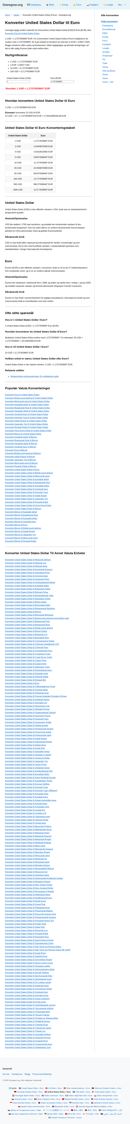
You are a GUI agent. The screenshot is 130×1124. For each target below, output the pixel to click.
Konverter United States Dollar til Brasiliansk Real (27, 483)
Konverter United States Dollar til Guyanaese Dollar (28, 722)
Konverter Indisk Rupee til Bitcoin (20, 457)
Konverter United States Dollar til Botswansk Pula (27, 621)
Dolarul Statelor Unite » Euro (48, 1099)
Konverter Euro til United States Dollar (22, 33)
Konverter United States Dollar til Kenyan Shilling (27, 784)
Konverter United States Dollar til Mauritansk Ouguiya (29, 849)
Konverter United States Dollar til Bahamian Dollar (27, 589)
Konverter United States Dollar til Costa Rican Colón (28, 657)
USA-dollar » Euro (83, 1092)
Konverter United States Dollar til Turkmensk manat (28, 1028)
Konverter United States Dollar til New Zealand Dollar (29, 888)
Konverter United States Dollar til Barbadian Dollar (27, 599)
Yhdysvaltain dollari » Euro (105, 1092)
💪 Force (77, 5)
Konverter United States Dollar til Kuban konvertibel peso (30, 800)
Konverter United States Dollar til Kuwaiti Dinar (26, 804)
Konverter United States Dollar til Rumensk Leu (26, 930)
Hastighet (106, 44)
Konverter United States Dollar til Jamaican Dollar (27, 758)
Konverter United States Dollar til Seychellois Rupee (28, 960)
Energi (105, 37)
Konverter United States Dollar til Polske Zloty (25, 924)
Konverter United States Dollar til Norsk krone (25, 901)
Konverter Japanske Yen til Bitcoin (20, 460)
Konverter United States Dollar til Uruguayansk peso (28, 1044)
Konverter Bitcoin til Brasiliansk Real (21, 515)
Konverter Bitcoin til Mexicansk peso (21, 538)
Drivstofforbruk (108, 29)
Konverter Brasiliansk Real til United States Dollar (27, 408)
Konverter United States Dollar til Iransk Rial (25, 748)
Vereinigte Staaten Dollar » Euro (30, 1092)
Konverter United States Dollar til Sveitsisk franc (26, 489)
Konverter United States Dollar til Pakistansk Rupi (27, 908)
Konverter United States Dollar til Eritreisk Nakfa (26, 677)
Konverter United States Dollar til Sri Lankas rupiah (28, 982)
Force (105, 41)
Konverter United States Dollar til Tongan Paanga (27, 1015)
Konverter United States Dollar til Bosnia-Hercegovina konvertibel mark (37, 618)
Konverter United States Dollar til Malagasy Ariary (27, 833)
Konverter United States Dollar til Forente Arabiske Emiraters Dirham (36, 696)
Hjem (7, 15)
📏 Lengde (108, 5)
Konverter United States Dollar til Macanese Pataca (28, 826)
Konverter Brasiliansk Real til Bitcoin (21, 440)
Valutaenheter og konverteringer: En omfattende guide (34, 376)
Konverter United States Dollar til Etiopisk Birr (25, 680)
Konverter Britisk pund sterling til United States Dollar (29, 398)
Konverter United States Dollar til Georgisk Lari (26, 703)
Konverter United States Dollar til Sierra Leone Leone (29, 963)
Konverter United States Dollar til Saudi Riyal (25, 953)
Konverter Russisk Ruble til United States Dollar (26, 427)
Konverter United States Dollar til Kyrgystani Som (27, 807)
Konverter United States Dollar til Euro (22, 470)
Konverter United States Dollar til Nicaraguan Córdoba (29, 891)
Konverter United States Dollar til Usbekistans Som (28, 1047)
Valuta (16, 15)
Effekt (104, 33)
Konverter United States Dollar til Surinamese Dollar (28, 989)
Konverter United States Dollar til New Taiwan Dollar (28, 885)
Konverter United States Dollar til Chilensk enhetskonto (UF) (32, 644)
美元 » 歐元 (78, 1110)
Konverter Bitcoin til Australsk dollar (21, 512)
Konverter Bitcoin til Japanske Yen (20, 535)
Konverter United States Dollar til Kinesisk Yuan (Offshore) (31, 790)
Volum (105, 78)
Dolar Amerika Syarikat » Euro (106, 1099)
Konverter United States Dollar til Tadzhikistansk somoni (30, 1005)
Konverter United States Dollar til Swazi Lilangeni (27, 999)
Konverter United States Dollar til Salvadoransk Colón (29, 943)
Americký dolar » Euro (23, 1099)
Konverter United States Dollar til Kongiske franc (26, 794)
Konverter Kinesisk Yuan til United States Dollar (26, 418)
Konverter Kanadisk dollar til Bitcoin (21, 444)
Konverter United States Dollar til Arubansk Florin (27, 579)
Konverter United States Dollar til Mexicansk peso (27, 476)
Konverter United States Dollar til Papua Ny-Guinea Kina (30, 914)
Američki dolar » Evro (80, 1103)
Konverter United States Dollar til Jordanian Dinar (27, 768)
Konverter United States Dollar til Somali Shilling (27, 973)
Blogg (27, 1074)
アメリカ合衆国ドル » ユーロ (57, 1110)
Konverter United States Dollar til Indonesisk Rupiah (28, 742)
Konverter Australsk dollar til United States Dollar (27, 405)
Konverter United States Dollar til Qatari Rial (25, 927)
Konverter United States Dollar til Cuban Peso (25, 660)
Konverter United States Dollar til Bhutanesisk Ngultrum (30, 608)
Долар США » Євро (55, 1114)
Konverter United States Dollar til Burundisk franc (27, 638)
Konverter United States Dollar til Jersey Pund (25, 764)
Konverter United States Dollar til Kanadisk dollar (27, 486)
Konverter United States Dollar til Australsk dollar (27, 479)
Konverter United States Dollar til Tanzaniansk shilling (29, 1008)
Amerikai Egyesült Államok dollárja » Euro (95, 1106)
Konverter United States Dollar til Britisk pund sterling (29, 473)
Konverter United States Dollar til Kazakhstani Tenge (28, 781)
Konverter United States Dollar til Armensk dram (26, 576)
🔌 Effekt (50, 5)
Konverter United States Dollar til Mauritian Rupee (27, 852)
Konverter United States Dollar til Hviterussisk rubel (28, 735)
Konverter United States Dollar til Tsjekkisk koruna (27, 1021)
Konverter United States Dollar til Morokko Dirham (27, 865)
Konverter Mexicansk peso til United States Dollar (27, 401)
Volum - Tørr (107, 82)
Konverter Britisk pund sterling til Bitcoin (23, 453)
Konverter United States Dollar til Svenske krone (26, 995)
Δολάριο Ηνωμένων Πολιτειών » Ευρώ (66, 1118)
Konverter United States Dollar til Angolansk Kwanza (28, 569)
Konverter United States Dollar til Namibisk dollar (27, 875)
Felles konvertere (109, 21)
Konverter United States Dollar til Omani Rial (25, 904)
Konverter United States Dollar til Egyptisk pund (26, 673)
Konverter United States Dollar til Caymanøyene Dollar (29, 641)
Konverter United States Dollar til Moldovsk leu (26, 859)
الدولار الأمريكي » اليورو (112, 1114)
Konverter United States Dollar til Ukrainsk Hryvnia (28, 1038)
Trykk (104, 63)
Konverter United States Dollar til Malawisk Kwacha (28, 836)
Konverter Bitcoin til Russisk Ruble (20, 541)
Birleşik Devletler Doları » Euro (77, 1099)
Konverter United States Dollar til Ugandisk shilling (28, 1034)
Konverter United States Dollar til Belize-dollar (25, 602)
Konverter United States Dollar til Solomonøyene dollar (29, 969)
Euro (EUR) (56, 78)
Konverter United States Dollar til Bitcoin (23, 509)
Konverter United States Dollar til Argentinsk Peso (27, 573)
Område (106, 52)
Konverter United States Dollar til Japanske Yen (26, 499)
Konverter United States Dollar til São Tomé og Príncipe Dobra (33, 947)
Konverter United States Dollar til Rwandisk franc (27, 937)
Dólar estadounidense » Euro (78, 1088)
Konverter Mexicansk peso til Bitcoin (21, 463)
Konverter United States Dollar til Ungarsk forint (26, 1041)
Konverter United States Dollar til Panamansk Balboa (29, 911)
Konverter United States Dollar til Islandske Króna (27, 751)
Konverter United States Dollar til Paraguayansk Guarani (30, 917)
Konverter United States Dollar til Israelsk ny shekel (28, 755)
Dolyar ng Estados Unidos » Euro (54, 1103)
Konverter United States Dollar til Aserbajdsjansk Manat (30, 582)
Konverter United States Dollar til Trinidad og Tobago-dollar (31, 1018)
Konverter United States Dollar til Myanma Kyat (26, 872)
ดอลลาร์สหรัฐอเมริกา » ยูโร (112, 1110)
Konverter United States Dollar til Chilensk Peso (26, 647)
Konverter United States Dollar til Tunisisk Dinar (26, 1025)
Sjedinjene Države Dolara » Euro (107, 1103)
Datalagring (107, 26)
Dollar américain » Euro (54, 1096)
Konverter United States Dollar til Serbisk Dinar (26, 956)
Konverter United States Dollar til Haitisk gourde (26, 725)
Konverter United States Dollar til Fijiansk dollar (26, 690)
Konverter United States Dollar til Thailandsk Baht (27, 1012)
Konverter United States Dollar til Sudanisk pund (27, 986)
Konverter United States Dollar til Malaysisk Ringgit (28, 839)
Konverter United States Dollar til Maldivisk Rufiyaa (28, 843)
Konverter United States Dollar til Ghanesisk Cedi (27, 706)
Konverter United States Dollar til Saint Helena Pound (29, 940)
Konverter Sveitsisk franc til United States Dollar (26, 414)
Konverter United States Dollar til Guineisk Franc (27, 719)
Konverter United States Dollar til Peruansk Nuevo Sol (29, 921)
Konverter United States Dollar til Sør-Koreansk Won (28, 976)
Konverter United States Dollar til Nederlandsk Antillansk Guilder (34, 878)
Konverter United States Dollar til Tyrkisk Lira (25, 1031)
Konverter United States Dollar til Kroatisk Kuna (26, 797)
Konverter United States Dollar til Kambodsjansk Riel (29, 771)
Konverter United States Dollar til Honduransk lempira (29, 729)
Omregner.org (13, 4)
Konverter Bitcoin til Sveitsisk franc (20, 522)
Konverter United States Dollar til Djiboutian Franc (27, 667)
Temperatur (107, 56)
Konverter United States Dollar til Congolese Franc (28, 654)
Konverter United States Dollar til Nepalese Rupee (27, 882)
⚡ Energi (63, 5)
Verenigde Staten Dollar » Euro (27, 1096)
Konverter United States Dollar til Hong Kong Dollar (28, 505)
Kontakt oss (17, 1074)
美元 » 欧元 (92, 1110)
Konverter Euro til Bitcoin (16, 450)
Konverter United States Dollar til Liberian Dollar (26, 820)
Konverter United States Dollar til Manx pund (25, 846)
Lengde (105, 48)
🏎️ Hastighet (92, 5)
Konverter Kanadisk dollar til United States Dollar (27, 411)
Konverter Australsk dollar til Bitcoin (21, 437)
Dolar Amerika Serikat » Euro (24, 1103)
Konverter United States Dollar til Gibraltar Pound (27, 709)
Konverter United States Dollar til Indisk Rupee (26, 496)
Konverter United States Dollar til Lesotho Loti (25, 813)
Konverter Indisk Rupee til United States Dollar (26, 421)
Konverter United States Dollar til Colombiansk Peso (28, 651)
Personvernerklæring (41, 1074)
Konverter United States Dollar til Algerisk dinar (26, 566)
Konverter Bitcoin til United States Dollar (23, 434)
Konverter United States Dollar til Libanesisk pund (27, 817)
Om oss (6, 1074)
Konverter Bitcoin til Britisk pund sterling (23, 528)
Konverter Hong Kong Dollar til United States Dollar (28, 431)
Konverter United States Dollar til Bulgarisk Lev (26, 634)
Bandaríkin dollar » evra (64, 1106)
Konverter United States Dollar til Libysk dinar (25, 823)
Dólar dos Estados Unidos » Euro (108, 1088)
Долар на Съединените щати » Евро (26, 1110)
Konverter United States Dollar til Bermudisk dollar (27, 605)
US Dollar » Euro (55, 1088)
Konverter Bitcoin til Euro (16, 525)
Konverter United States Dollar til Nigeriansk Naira (27, 895)
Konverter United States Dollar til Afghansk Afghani (28, 560)
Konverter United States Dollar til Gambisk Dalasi (27, 700)
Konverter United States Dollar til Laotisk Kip (25, 810)
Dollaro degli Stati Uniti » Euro (80, 1096)
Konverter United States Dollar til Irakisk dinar (25, 745)
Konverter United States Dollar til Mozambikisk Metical (29, 868)
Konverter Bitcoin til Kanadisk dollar (21, 518)
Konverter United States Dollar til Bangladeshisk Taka (29, 595)
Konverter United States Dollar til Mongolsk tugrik (27, 862)
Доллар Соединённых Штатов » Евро (27, 1114)
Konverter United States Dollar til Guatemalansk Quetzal (30, 712)
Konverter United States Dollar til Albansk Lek (25, 563)
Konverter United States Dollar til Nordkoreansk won (28, 898)
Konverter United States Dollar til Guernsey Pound (27, 716)
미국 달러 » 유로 (92, 1114)
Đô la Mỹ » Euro (74, 1114)
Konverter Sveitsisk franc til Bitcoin (20, 447)
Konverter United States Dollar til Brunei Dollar (26, 631)
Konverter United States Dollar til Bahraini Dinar (26, 592)
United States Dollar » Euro (33, 1088)
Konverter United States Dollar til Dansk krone (25, 664)
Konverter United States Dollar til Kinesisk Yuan (26, 492)
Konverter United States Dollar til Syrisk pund (25, 1002)
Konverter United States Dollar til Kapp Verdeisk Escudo (30, 778)
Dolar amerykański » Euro (107, 1096)
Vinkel (105, 74)
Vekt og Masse (109, 71)
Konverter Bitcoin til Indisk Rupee (20, 531)
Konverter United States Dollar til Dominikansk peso (28, 670)
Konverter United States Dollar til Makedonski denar (28, 829)
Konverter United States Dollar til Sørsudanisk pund (28, 979)
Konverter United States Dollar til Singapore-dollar (27, 966)
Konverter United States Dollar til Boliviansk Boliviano (29, 615)
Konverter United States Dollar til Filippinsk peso (27, 693)
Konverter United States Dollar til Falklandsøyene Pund (30, 686)
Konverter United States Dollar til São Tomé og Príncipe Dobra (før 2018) (37, 950)
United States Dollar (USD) (19, 78)
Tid (103, 59)
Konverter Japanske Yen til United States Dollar (26, 424)
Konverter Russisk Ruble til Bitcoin (20, 466)
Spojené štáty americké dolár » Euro (35, 1106)
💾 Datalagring (34, 5)
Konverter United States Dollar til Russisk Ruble (26, 502)
